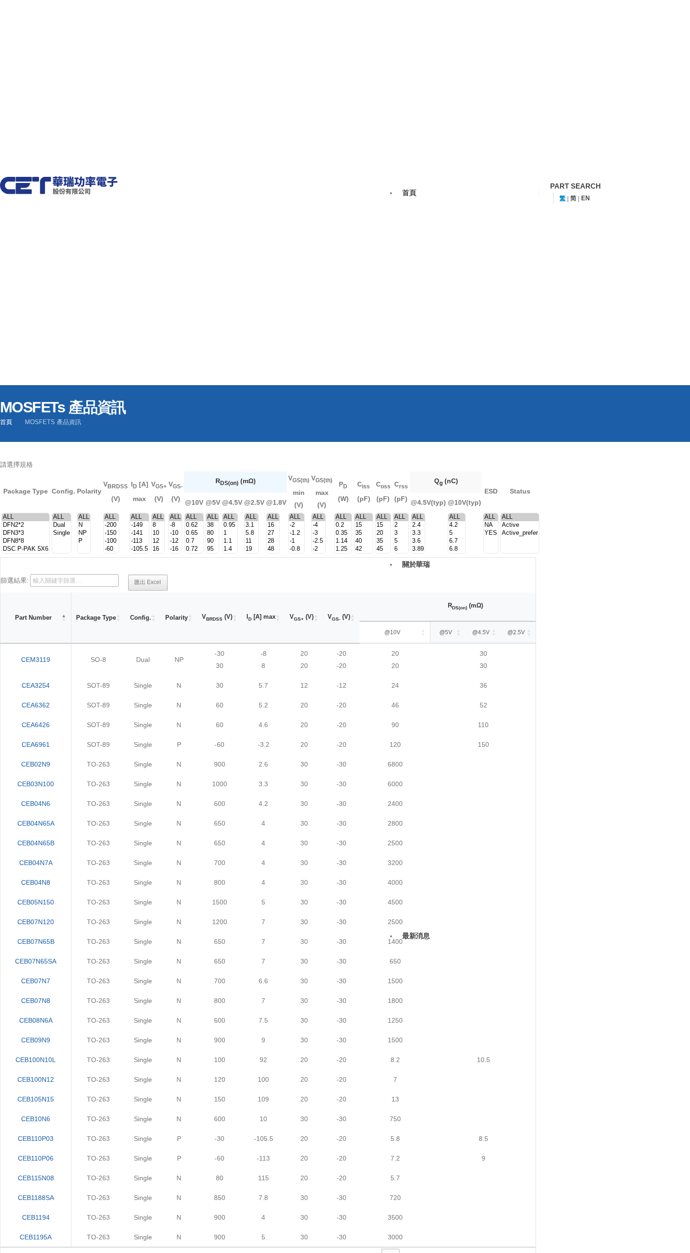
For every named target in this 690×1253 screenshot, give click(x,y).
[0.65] (194, 533)
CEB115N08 (36, 1178)
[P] (83, 541)
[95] (212, 549)
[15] (363, 525)
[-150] (111, 533)
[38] (212, 525)
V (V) (217, 617)
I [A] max (261, 617)
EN (585, 198)
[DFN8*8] (25, 541)
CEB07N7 (35, 981)
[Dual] (61, 525)
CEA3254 (36, 685)
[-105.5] (139, 549)
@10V (392, 632)
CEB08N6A (36, 1020)
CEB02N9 (35, 764)
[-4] (318, 525)
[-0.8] (296, 549)
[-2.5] (318, 541)
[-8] (175, 525)
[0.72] (194, 549)
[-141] (139, 533)
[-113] (139, 541)
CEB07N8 (35, 1000)
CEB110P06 (36, 1158)
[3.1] (251, 525)
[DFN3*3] (25, 533)
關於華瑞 (416, 564)
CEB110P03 (36, 1138)
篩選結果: (14, 580)
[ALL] (25, 517)
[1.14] (343, 541)
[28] (273, 541)
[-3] (318, 533)
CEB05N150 (35, 902)
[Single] (61, 533)
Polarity (176, 617)
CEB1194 (36, 1217)
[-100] (111, 541)
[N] (83, 525)
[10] (158, 533)
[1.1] (230, 541)
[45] (383, 549)
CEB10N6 (35, 1119)
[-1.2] (296, 533)
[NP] (83, 533)
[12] (158, 541)
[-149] (139, 525)
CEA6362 (36, 705)
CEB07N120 (35, 922)
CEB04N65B (35, 843)
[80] (212, 533)
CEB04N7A (36, 862)
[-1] (296, 541)
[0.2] (343, 525)
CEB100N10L (35, 1059)
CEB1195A (36, 1237)
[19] (251, 549)
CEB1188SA (36, 1197)
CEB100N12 (35, 1079)
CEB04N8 (35, 882)
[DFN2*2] (25, 525)
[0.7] (194, 541)
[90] (212, 541)
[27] (273, 533)
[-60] (111, 549)
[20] (383, 533)
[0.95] (230, 525)
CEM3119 (35, 659)
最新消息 (416, 936)
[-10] (175, 533)
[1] (230, 533)
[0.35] (343, 533)
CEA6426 (36, 725)
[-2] (296, 525)
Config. (140, 617)
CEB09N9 (35, 1040)
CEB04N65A (35, 823)
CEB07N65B (35, 941)
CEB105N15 (35, 1099)
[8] (158, 525)
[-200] (111, 525)
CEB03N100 (35, 784)
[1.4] (230, 549)
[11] (251, 541)
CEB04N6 (35, 803)
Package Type (96, 617)
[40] (363, 541)
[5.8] (251, 533)
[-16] (175, 549)
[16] (158, 549)
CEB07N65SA (35, 961)
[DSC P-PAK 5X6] (25, 549)
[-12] (175, 541)
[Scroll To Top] (668, 1240)
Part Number (33, 617)
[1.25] (343, 549)
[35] (363, 533)
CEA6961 (36, 744)
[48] (273, 549)
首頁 (409, 193)
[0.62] (194, 525)
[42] (363, 549)
